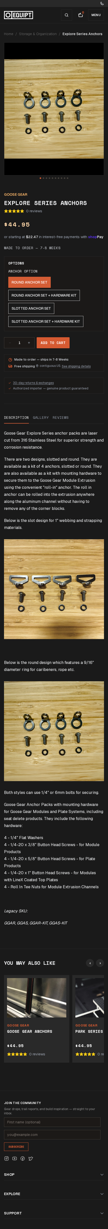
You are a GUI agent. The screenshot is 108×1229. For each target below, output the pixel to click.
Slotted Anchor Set (31, 308)
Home (8, 34)
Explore (12, 1194)
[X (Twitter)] (30, 1158)
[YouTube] (14, 1158)
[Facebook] (22, 1158)
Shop (9, 1174)
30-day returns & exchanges (33, 383)
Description (16, 417)
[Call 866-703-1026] (102, 4)
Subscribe (16, 1146)
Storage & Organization (38, 34)
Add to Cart (53, 342)
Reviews (61, 417)
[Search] (66, 15)
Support (13, 1213)
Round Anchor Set (29, 282)
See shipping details (76, 366)
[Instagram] (6, 1158)
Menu (96, 15)
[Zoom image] (54, 108)
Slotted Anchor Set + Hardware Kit (46, 321)
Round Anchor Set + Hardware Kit (44, 295)
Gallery (41, 417)
